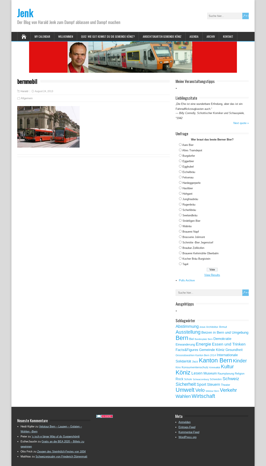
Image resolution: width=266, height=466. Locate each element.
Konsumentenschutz (195, 367)
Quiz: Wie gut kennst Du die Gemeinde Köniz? (108, 36)
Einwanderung (185, 344)
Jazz (195, 361)
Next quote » (241, 123)
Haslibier (187, 188)
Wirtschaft (203, 396)
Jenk (25, 12)
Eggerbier (188, 161)
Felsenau (187, 177)
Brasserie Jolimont (193, 237)
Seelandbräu (189, 215)
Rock (179, 379)
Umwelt (185, 390)
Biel (191, 339)
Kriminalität (214, 367)
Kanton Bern (215, 360)
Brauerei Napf (190, 231)
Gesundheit (234, 350)
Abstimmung (187, 326)
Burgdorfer (188, 155)
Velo (200, 390)
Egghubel (188, 166)
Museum (210, 373)
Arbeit (202, 327)
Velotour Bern (212, 391)
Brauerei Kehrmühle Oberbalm (200, 253)
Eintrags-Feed (187, 427)
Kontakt (228, 36)
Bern (182, 337)
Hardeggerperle (191, 182)
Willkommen (65, 36)
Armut (223, 326)
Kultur (227, 366)
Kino (178, 367)
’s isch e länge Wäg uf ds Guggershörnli (56, 436)
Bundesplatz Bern (204, 339)
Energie (203, 344)
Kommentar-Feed (189, 432)
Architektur (212, 327)
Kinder (240, 360)
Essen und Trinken (229, 344)
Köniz (183, 372)
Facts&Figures (187, 350)
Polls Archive (187, 280)
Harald (24, 91)
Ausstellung (188, 332)
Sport (201, 384)
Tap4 (185, 264)
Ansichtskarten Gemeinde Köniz (162, 36)
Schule (188, 379)
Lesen (197, 373)
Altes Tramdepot (192, 150)
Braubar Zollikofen (193, 247)
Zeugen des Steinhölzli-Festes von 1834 (61, 451)
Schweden (216, 379)
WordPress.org (187, 437)
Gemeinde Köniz (212, 350)
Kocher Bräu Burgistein (196, 258)
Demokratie (222, 339)
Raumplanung (226, 373)
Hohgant (187, 193)
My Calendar (42, 36)
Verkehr (228, 390)
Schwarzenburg (201, 379)
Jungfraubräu (190, 199)
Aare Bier (187, 145)
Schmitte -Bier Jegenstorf (197, 242)
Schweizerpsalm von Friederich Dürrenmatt (61, 456)
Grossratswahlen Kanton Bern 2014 (196, 355)
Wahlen (183, 396)
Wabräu (187, 226)
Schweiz (231, 378)
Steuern (213, 384)
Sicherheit (186, 384)
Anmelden (185, 422)
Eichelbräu (188, 172)
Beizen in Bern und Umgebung (224, 332)
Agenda (194, 36)
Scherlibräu (189, 210)
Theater (225, 384)
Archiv (211, 36)
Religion (239, 373)
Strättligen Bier (191, 220)
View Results (212, 275)
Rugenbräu (188, 204)
